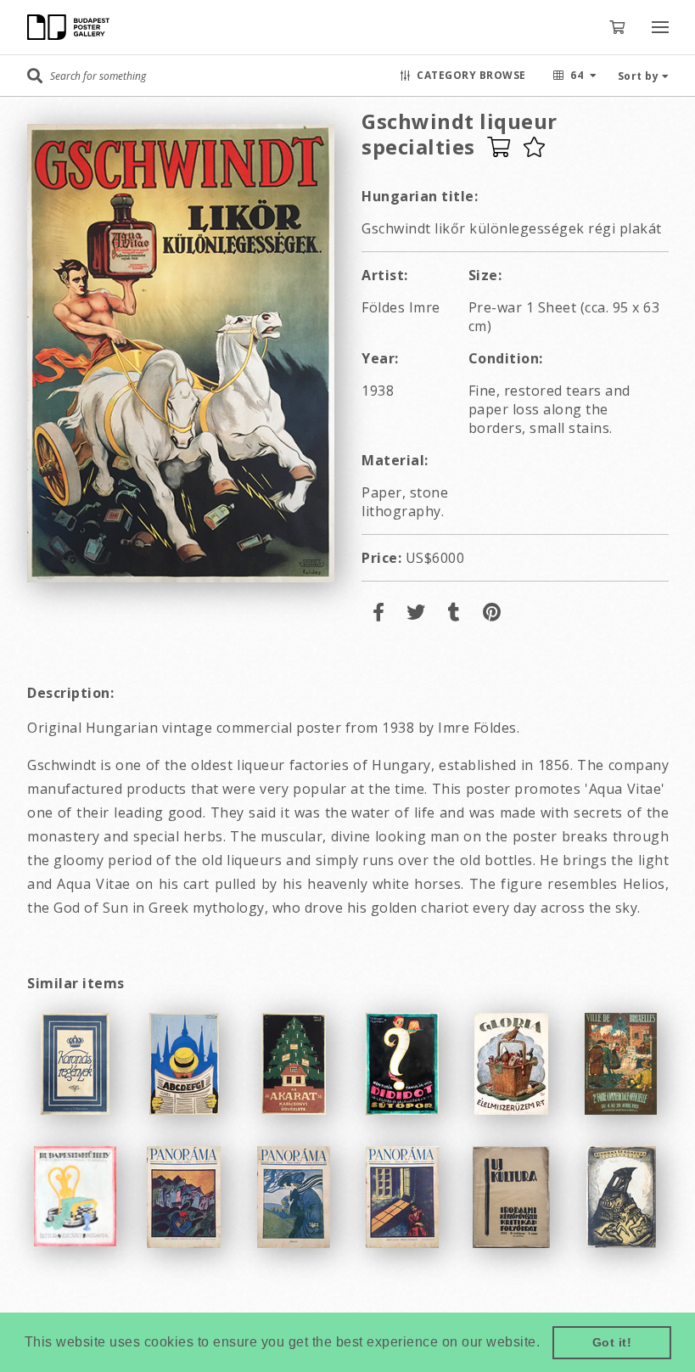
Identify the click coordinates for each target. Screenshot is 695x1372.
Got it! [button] (612, 1342)
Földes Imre (401, 307)
